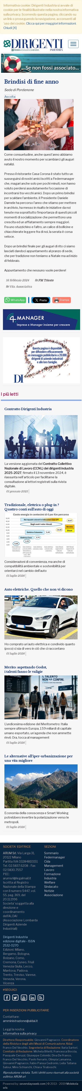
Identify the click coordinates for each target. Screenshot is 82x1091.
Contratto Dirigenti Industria (28, 409)
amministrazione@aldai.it (20, 1021)
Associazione (53, 895)
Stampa (64, 299)
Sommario (51, 853)
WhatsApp (17, 300)
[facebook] (7, 997)
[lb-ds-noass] (41, 63)
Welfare (49, 882)
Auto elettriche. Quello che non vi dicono (38, 589)
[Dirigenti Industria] (34, 45)
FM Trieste (46, 280)
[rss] (41, 997)
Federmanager (54, 857)
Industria (50, 878)
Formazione (52, 874)
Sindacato (51, 886)
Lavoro (49, 870)
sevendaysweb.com (32, 1083)
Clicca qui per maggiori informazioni (51, 23)
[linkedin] (32, 997)
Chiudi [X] (10, 28)
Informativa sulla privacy (20, 1033)
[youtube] (24, 997)
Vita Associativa (20, 286)
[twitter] (15, 997)
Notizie (49, 891)
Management (53, 865)
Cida (47, 861)
